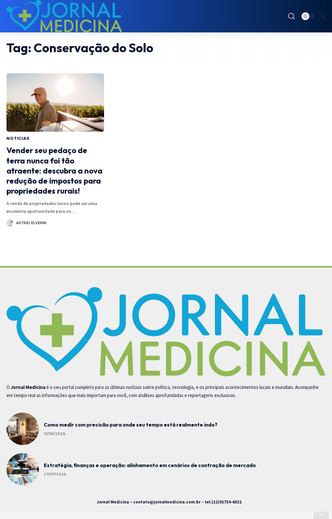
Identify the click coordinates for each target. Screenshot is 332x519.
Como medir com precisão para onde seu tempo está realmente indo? (131, 424)
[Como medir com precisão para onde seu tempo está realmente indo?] (22, 429)
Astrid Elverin (31, 223)
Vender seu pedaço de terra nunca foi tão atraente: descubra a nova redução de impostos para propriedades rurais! (54, 170)
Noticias (18, 138)
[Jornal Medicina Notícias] (64, 16)
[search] (291, 16)
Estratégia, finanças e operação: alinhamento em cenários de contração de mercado (150, 465)
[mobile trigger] (320, 16)
